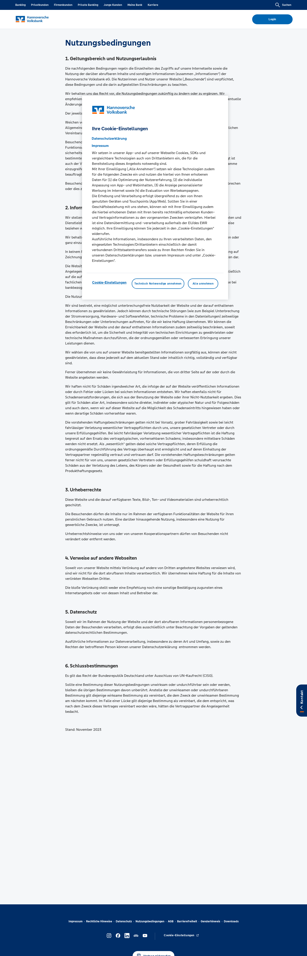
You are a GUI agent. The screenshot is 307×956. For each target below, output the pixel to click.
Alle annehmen (203, 283)
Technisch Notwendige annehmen (158, 283)
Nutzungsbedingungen (150, 921)
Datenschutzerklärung (109, 138)
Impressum (75, 921)
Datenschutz (124, 921)
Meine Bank (134, 5)
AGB (171, 921)
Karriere (153, 5)
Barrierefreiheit (187, 921)
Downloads (231, 921)
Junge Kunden (113, 5)
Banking (20, 5)
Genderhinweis (210, 921)
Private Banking (88, 5)
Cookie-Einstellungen (109, 282)
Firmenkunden (63, 5)
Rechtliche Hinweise (99, 921)
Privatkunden (40, 5)
